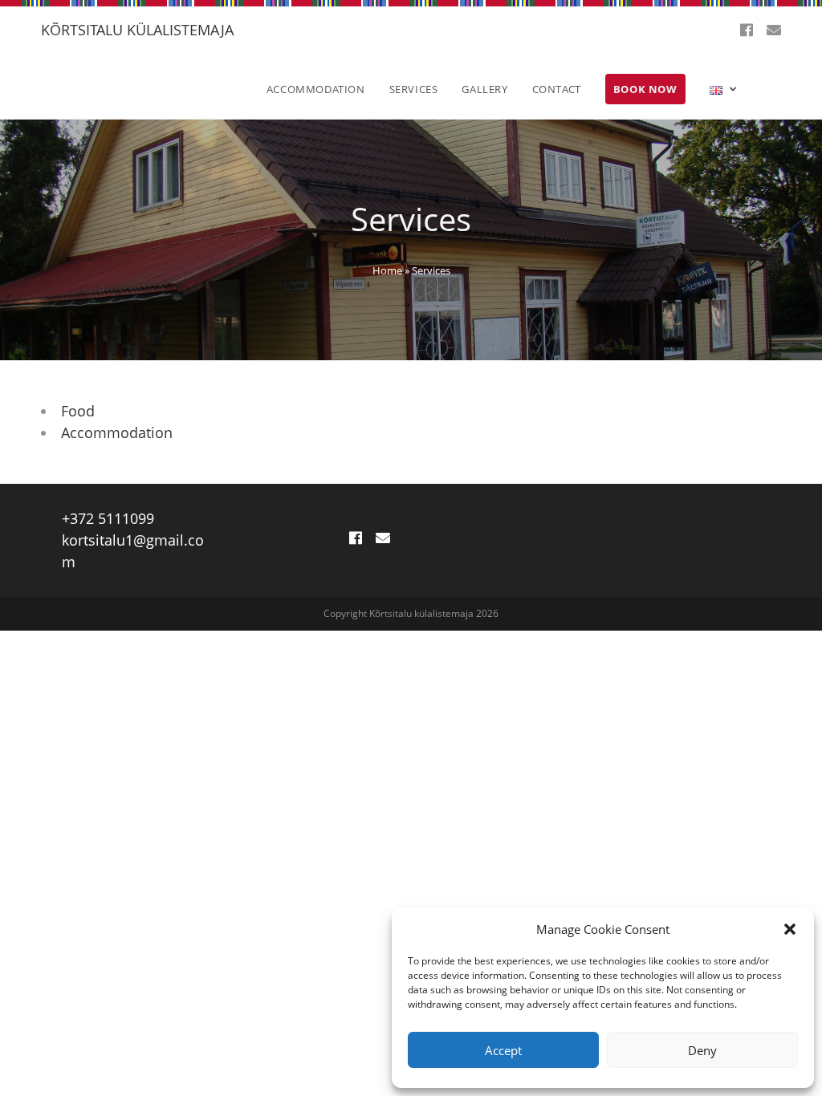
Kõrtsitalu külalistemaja (137, 29)
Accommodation (117, 432)
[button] (790, 929)
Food (78, 410)
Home (387, 270)
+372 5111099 (108, 518)
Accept (503, 1050)
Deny (702, 1050)
